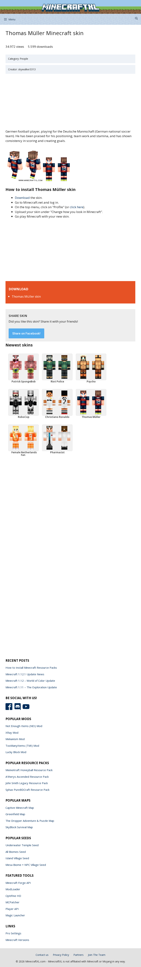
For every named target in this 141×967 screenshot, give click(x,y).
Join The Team (96, 955)
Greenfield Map (15, 814)
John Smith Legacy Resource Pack (27, 783)
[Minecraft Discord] (18, 709)
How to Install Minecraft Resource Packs (31, 667)
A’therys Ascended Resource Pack (27, 776)
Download (22, 198)
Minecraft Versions (17, 940)
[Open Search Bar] (136, 18)
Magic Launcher (15, 915)
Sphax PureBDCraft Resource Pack (27, 789)
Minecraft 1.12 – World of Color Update (30, 680)
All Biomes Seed (16, 852)
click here (76, 207)
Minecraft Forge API (18, 883)
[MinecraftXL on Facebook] (10, 709)
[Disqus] (70, 503)
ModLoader (13, 889)
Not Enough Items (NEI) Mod (24, 726)
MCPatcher (12, 902)
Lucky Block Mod (16, 752)
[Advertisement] (70, 102)
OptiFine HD (13, 896)
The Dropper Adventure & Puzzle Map (30, 821)
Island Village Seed (17, 858)
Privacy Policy (61, 955)
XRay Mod (12, 732)
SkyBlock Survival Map (19, 827)
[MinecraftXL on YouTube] (26, 709)
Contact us (42, 955)
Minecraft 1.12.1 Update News (25, 674)
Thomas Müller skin (26, 296)
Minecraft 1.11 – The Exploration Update (31, 687)
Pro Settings (13, 933)
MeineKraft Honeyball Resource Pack (29, 770)
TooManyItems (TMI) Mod (22, 745)
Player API (12, 909)
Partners (78, 955)
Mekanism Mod (15, 739)
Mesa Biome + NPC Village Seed (26, 865)
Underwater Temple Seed (22, 845)
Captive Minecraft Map (20, 807)
